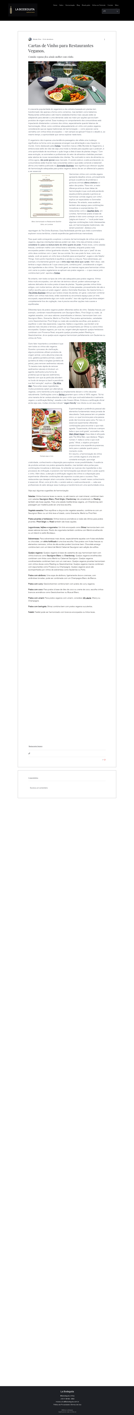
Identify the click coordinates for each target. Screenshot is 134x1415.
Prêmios (32, 25)
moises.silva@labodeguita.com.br (67, 1402)
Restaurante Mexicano (49, 25)
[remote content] (67, 648)
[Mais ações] (104, 39)
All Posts (21, 25)
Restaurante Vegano (35, 746)
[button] (114, 25)
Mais (86, 25)
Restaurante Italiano (71, 25)
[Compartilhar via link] (29, 753)
